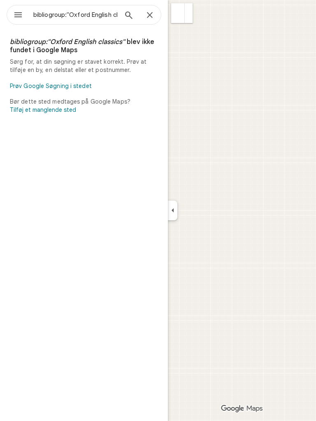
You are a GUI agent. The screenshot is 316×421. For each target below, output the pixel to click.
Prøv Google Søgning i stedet (51, 86)
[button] (178, 13)
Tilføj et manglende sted (43, 109)
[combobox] (75, 15)
